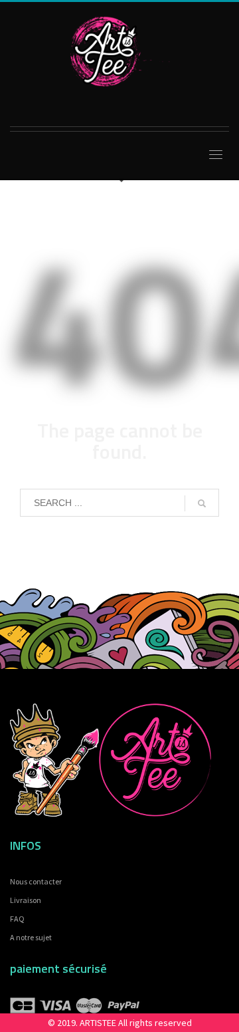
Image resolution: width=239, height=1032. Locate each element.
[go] (202, 503)
